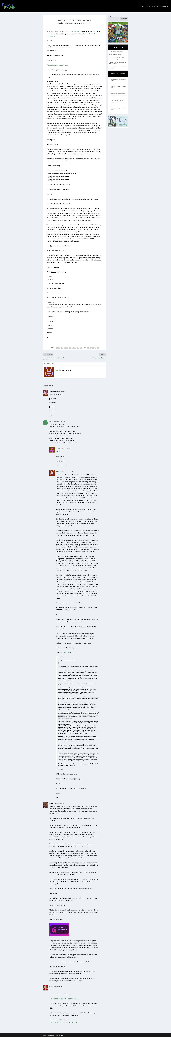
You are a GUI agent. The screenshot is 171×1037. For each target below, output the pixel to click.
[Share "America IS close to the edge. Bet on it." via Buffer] (72, 347)
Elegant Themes (51, 1035)
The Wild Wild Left (74, 31)
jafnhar (112, 100)
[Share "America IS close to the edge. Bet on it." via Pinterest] (67, 347)
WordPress (61, 1035)
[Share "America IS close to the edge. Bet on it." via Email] (78, 347)
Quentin (58, 448)
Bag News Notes (65, 652)
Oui (50, 986)
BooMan (51, 421)
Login (148, 6)
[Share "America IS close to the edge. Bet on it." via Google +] (62, 347)
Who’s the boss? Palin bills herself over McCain (64, 999)
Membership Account (160, 6)
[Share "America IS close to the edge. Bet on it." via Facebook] (56, 347)
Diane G (51, 803)
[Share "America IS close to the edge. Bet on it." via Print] (80, 347)
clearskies (113, 93)
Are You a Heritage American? (115, 54)
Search (110, 16)
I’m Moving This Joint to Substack (116, 51)
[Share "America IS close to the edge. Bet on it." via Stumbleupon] (75, 347)
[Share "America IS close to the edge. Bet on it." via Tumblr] (64, 347)
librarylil (112, 86)
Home (142, 6)
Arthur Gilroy (68, 23)
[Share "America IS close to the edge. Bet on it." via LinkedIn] (70, 347)
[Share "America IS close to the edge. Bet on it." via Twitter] (59, 347)
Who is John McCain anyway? (59, 1020)
